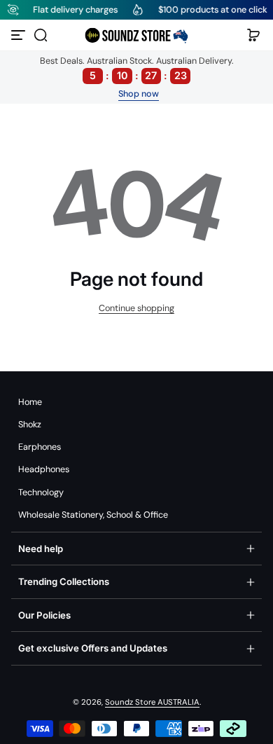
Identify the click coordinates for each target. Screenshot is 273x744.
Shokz (29, 424)
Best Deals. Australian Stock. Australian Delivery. (137, 68)
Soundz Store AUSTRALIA (152, 702)
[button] (40, 35)
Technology (41, 492)
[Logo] (136, 35)
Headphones (43, 469)
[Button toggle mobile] (19, 35)
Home (30, 402)
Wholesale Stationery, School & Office (93, 515)
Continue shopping (136, 308)
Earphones (39, 447)
